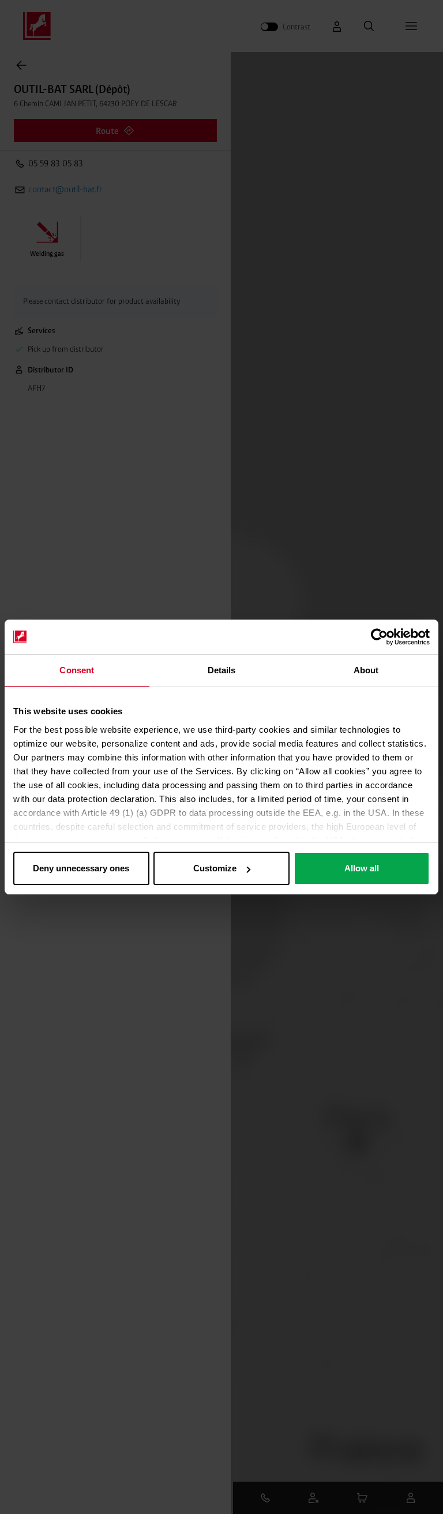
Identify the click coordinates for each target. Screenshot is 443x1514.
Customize (214, 868)
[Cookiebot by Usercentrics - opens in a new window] (379, 637)
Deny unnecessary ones (81, 868)
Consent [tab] (76, 670)
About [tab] (366, 670)
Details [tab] (222, 670)
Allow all (361, 868)
